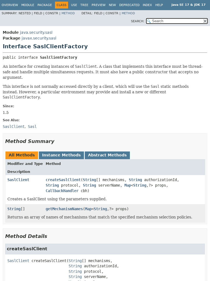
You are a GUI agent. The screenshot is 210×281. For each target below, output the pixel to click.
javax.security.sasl (39, 38)
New (112, 5)
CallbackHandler (62, 191)
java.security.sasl (36, 32)
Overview (10, 5)
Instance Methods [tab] (61, 155)
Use (74, 5)
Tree (84, 5)
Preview (99, 5)
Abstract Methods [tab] (107, 155)
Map (127, 185)
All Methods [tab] (22, 155)
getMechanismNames (64, 209)
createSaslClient (63, 180)
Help (159, 5)
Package (44, 5)
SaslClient (18, 180)
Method (68, 13)
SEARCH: (137, 21)
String (89, 180)
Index (147, 5)
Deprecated (129, 5)
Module (27, 5)
